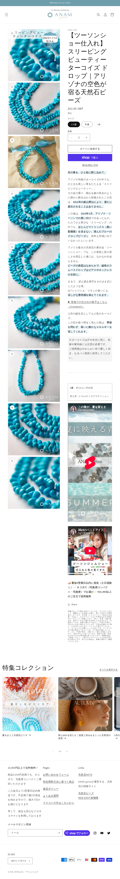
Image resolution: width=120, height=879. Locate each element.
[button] (6, 14)
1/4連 (74, 124)
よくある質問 (51, 795)
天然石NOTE (85, 774)
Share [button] (74, 604)
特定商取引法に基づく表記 (58, 781)
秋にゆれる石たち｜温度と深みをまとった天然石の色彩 (84, 737)
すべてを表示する (108, 669)
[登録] (58, 832)
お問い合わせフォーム (56, 774)
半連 (87, 124)
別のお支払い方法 (90, 165)
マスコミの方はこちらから (58, 802)
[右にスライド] (66, 751)
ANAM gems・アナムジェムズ (26, 872)
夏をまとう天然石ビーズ (15, 735)
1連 (100, 125)
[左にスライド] (53, 751)
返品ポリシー (51, 788)
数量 (70, 131)
